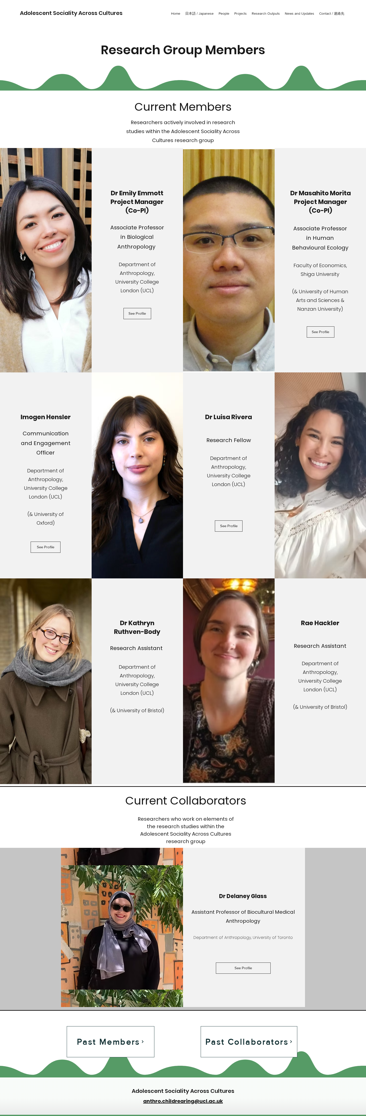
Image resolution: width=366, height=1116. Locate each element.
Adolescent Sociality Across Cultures (71, 13)
